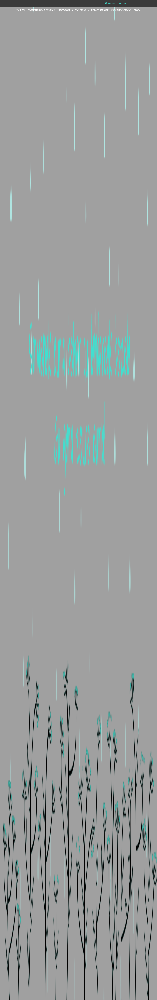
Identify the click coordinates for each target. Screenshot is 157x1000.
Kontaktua (112, 3)
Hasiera (20, 10)
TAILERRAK (80, 10)
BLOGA (137, 10)
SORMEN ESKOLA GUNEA (40, 10)
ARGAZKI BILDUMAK (121, 10)
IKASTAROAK (64, 10)
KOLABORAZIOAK (99, 10)
